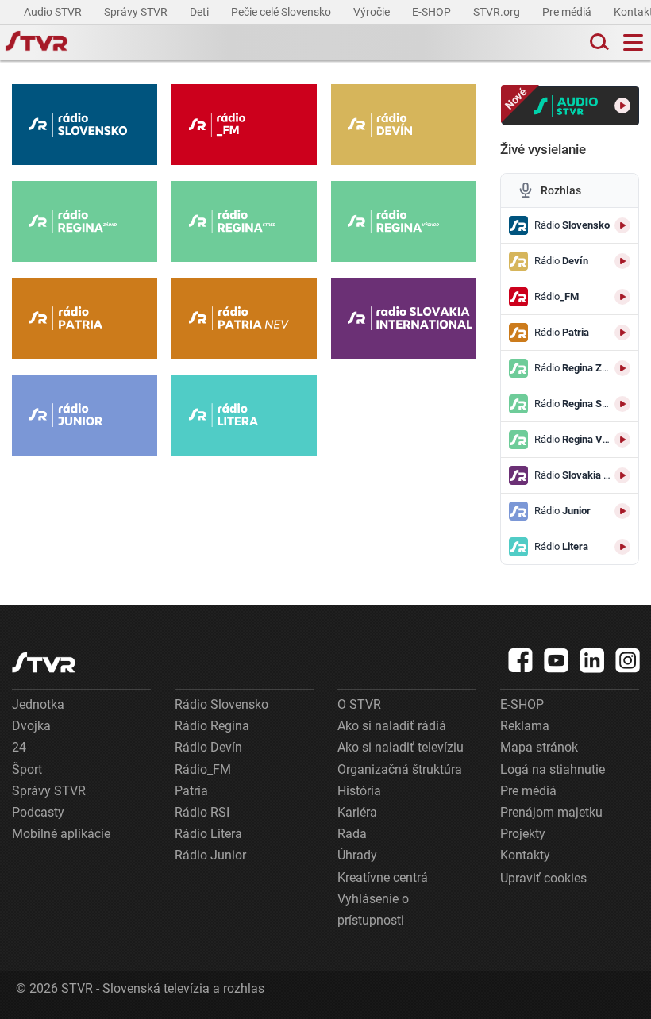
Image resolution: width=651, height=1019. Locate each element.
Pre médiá (568, 12)
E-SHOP (432, 12)
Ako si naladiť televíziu (400, 747)
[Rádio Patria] (84, 318)
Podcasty (38, 812)
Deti (200, 12)
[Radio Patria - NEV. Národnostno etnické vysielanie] (244, 318)
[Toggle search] (597, 42)
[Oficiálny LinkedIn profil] (592, 660)
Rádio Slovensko (221, 704)
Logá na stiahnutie (552, 769)
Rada (352, 833)
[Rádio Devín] (403, 124)
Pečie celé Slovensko (282, 12)
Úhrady (357, 855)
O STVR (359, 704)
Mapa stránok (539, 747)
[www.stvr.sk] (43, 662)
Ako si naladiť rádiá (391, 725)
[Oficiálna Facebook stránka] (521, 660)
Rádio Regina (212, 725)
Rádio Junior (210, 855)
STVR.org (497, 12)
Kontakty (525, 855)
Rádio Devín (208, 747)
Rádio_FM (203, 769)
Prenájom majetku (551, 812)
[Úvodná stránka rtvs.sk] (36, 43)
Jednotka (38, 704)
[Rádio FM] (244, 124)
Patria (191, 790)
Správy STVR (137, 12)
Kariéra (357, 812)
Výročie (372, 12)
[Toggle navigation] (633, 42)
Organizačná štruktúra (399, 769)
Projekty (522, 833)
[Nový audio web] (570, 105)
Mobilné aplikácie (61, 833)
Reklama (524, 725)
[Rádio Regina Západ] (84, 221)
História (359, 790)
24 (19, 747)
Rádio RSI (202, 812)
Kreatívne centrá (382, 877)
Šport (27, 769)
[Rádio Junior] (84, 415)
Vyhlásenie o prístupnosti (373, 909)
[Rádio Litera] (244, 415)
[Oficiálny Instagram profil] (628, 660)
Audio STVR (54, 12)
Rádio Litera (208, 833)
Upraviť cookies (543, 878)
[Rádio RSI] (403, 318)
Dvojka (31, 725)
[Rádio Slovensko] (84, 124)
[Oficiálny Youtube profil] (556, 660)
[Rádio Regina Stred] (244, 221)
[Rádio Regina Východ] (403, 221)
